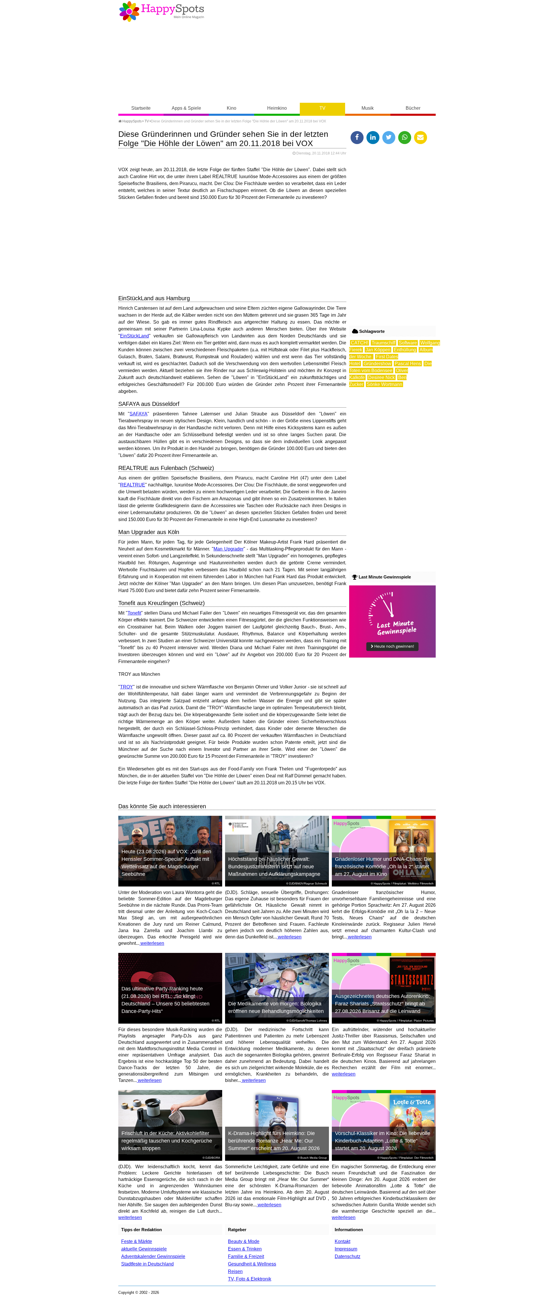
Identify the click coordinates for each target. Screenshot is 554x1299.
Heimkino (277, 108)
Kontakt (342, 1241)
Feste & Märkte (136, 1241)
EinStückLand (134, 335)
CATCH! (359, 342)
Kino (231, 108)
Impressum (346, 1248)
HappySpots (131, 121)
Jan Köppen (378, 349)
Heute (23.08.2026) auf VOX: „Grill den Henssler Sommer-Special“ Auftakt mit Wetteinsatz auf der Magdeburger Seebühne (166, 863)
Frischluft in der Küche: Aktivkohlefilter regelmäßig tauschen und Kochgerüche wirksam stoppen (166, 1140)
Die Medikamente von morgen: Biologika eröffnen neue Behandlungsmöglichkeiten (276, 1007)
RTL (217, 883)
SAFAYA (138, 413)
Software (408, 342)
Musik (368, 108)
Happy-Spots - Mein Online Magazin (161, 11)
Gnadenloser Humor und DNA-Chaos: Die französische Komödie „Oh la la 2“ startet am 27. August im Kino (383, 866)
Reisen (235, 1271)
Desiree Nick (381, 377)
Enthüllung (405, 349)
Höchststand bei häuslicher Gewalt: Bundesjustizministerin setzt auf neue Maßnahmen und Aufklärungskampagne (274, 866)
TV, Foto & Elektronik (249, 1278)
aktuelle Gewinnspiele (144, 1248)
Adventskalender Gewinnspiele (153, 1256)
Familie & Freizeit (246, 1256)
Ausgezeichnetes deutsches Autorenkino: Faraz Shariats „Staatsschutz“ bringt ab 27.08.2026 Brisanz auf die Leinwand (382, 1003)
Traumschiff (383, 342)
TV (322, 108)
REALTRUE (132, 484)
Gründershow (377, 363)
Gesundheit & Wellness (252, 1263)
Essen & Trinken (245, 1248)
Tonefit (134, 613)
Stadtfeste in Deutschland (147, 1263)
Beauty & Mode (243, 1241)
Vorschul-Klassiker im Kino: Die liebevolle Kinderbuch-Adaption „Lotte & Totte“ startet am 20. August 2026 (382, 1140)
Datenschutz (347, 1256)
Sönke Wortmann (384, 384)
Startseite (141, 108)
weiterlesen (151, 943)
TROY (126, 686)
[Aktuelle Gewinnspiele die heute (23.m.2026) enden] (392, 656)
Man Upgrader (229, 548)
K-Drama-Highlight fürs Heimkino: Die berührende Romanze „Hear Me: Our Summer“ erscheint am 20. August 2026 (274, 1140)
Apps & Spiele (186, 108)
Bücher (413, 108)
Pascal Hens (408, 363)
